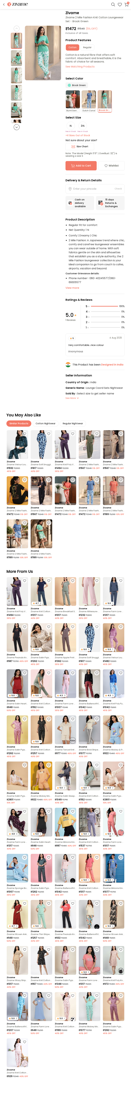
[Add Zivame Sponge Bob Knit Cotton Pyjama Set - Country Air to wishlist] (24, 857)
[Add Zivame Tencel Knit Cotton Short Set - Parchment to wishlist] (72, 719)
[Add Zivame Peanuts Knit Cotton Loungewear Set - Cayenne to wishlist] (72, 903)
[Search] (113, 4)
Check (118, 188)
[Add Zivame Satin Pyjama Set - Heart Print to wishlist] (24, 765)
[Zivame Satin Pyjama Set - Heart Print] (17, 776)
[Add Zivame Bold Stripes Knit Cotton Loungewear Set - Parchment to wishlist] (96, 719)
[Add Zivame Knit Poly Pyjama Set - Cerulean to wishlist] (120, 672)
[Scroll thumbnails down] (16, 127)
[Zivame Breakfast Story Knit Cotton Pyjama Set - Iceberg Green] (65, 591)
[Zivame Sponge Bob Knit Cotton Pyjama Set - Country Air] (17, 868)
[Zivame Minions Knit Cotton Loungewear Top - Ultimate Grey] (113, 1052)
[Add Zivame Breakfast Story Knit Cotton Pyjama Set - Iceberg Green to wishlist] (72, 580)
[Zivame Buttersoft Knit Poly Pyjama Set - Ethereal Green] (89, 914)
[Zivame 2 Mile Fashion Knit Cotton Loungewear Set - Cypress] (89, 444)
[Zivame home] (17, 4)
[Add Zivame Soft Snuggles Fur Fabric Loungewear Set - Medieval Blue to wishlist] (48, 433)
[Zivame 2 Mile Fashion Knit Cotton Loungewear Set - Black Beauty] (17, 490)
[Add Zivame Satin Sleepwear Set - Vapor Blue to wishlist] (72, 765)
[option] (16, 41)
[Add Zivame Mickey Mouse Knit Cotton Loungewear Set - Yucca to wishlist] (96, 995)
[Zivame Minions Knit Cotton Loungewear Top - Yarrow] (65, 1052)
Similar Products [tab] (18, 423)
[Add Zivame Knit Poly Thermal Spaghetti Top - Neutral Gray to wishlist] (120, 1088)
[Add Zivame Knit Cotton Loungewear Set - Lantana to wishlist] (96, 857)
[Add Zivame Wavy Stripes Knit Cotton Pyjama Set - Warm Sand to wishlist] (24, 949)
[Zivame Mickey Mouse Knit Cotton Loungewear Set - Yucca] (89, 1006)
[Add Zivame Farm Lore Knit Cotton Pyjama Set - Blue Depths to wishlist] (120, 580)
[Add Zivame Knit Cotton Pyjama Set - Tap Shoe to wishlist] (48, 719)
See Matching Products (80, 66)
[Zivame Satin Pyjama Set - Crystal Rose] (65, 960)
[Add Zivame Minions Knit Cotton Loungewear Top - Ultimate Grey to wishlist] (120, 1041)
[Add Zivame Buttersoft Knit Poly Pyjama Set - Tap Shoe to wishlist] (96, 672)
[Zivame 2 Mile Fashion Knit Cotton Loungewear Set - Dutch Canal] (89, 490)
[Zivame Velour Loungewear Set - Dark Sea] (17, 444)
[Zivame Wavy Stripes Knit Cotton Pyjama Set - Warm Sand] (17, 960)
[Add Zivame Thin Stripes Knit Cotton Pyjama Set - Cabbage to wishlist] (48, 903)
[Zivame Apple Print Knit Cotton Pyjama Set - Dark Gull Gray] (65, 637)
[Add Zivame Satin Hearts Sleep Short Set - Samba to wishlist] (24, 672)
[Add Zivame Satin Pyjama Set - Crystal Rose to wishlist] (72, 949)
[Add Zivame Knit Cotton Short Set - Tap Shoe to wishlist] (48, 949)
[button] (4, 4)
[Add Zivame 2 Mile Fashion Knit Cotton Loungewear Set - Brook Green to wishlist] (48, 522)
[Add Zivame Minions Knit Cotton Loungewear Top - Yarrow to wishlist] (72, 1041)
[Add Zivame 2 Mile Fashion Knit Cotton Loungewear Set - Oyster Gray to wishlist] (120, 433)
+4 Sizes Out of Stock (78, 135)
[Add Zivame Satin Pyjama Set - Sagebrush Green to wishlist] (48, 857)
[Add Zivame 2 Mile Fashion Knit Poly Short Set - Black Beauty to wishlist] (96, 1088)
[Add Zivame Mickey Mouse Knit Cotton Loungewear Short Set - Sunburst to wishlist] (48, 765)
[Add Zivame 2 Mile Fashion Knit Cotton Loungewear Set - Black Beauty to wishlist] (24, 479)
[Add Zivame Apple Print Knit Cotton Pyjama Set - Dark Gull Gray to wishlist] (72, 626)
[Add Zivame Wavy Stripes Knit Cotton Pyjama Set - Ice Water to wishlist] (48, 1041)
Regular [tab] (87, 47)
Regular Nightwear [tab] (73, 423)
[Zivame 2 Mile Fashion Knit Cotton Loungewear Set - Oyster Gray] (113, 444)
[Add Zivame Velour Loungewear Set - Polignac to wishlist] (120, 626)
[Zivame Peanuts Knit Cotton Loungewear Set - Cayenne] (65, 914)
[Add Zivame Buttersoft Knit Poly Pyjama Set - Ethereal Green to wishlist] (96, 903)
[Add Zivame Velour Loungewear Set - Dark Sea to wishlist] (24, 433)
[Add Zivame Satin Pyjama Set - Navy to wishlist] (24, 1088)
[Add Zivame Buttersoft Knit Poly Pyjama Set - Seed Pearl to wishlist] (72, 857)
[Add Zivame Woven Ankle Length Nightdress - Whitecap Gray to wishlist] (120, 903)
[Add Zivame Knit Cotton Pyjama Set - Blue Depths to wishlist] (48, 580)
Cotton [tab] (73, 47)
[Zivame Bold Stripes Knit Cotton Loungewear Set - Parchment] (89, 729)
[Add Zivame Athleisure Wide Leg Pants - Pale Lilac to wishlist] (96, 580)
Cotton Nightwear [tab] (45, 423)
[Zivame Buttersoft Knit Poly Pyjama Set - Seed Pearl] (65, 868)
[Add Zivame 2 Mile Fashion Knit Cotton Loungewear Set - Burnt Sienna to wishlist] (72, 479)
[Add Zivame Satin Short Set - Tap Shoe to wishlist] (72, 1088)
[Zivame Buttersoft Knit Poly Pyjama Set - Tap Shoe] (89, 683)
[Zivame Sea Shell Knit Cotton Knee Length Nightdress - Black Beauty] (41, 1098)
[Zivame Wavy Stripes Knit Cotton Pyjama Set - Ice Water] (41, 1052)
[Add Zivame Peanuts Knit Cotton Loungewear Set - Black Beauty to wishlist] (24, 626)
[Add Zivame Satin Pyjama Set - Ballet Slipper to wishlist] (24, 719)
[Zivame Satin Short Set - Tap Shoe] (65, 1098)
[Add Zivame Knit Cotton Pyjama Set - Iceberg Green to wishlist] (48, 672)
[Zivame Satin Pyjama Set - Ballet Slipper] (17, 729)
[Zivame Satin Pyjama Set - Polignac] (113, 1006)
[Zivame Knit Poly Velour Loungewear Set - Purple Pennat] (65, 444)
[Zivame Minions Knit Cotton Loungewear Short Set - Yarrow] (65, 822)
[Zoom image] (43, 53)
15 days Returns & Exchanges (111, 203)
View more (72, 288)
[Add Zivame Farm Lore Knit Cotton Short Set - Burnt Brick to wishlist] (96, 1041)
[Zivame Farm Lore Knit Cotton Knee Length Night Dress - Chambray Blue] (41, 1006)
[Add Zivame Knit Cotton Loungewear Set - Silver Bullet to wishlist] (96, 811)
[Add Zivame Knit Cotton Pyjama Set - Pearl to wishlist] (72, 995)
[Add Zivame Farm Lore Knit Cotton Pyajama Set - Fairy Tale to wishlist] (72, 672)
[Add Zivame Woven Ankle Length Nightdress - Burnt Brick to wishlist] (24, 903)
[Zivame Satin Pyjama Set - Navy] (17, 1098)
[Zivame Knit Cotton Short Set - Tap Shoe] (41, 960)
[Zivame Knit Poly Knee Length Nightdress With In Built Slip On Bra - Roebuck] (113, 960)
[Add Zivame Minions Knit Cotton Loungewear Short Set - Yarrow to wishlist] (72, 811)
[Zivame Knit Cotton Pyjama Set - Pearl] (17, 1052)
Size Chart (82, 146)
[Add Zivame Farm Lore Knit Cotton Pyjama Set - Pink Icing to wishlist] (96, 949)
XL (70, 125)
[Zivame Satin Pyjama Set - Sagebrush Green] (41, 868)
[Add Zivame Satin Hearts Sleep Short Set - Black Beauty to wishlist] (48, 811)
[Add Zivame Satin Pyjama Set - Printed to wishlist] (120, 765)
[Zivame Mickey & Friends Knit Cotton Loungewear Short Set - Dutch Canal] (113, 729)
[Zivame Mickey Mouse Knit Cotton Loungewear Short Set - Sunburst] (41, 776)
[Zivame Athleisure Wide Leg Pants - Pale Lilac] (89, 591)
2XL (83, 125)
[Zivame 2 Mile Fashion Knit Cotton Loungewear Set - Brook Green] (41, 533)
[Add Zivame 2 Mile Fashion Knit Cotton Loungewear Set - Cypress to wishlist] (96, 433)
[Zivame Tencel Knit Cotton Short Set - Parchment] (65, 729)
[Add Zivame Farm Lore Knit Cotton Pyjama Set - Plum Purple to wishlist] (24, 811)
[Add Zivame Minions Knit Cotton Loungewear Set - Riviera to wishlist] (120, 857)
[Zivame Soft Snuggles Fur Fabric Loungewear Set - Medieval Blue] (41, 444)
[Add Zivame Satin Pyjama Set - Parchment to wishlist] (48, 626)
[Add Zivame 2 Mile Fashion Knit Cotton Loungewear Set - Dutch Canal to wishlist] (96, 479)
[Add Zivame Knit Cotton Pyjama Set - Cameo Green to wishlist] (96, 765)
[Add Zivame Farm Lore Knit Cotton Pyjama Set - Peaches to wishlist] (120, 811)
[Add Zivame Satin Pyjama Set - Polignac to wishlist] (120, 995)
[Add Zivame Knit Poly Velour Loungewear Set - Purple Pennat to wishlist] (72, 433)
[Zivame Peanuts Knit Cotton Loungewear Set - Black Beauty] (17, 637)
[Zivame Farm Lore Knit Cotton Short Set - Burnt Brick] (89, 1052)
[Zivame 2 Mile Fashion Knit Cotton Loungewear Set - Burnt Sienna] (65, 490)
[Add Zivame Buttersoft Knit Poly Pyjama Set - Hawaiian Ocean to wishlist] (24, 995)
